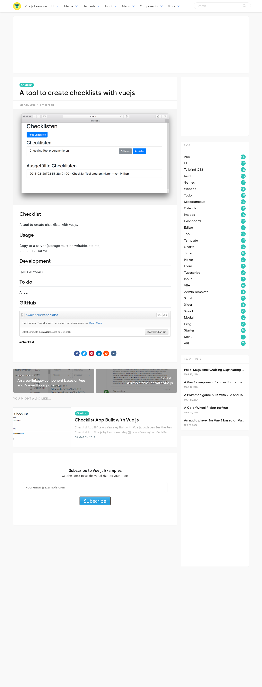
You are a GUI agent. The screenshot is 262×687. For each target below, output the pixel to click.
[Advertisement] (131, 44)
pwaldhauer (34, 315)
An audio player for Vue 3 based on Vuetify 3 (217, 420)
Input (108, 6)
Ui (52, 6)
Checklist (26, 84)
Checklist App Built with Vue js (107, 420)
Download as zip (156, 332)
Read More (95, 323)
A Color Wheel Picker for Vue (206, 408)
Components (149, 6)
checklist (51, 315)
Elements (88, 6)
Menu (126, 6)
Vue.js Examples (36, 6)
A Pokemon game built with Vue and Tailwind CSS (221, 395)
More (171, 6)
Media (68, 6)
